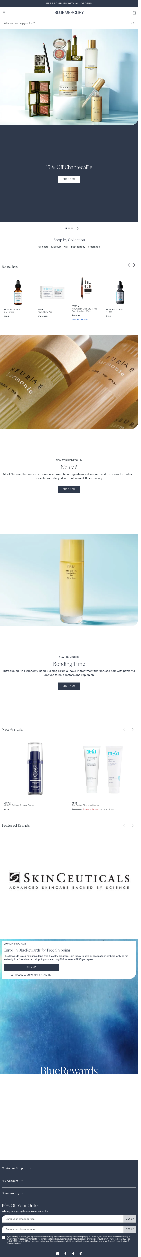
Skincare (43, 246)
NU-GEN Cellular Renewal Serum (19, 805)
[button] (134, 12)
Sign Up (31, 967)
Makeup (56, 246)
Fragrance (94, 246)
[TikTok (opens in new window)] (73, 1252)
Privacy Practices (109, 1239)
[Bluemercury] (69, 12)
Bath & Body (78, 246)
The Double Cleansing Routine (85, 805)
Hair (66, 246)
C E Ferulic (9, 312)
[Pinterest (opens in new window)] (81, 1252)
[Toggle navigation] (4, 12)
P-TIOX (109, 312)
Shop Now (69, 179)
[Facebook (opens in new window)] (65, 1252)
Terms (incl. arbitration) (118, 1241)
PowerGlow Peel (45, 312)
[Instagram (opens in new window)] (58, 1252)
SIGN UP (130, 1219)
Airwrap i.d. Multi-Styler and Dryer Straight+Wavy (84, 310)
